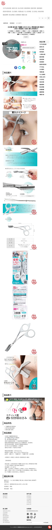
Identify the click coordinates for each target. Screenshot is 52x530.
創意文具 (14, 8)
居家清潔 (33, 8)
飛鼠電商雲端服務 (37, 527)
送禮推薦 (18, 15)
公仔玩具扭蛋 (7, 8)
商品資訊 (26, 36)
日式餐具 (14, 11)
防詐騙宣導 (6, 520)
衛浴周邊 (12, 15)
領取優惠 (46, 522)
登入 (9, 511)
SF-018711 (18, 23)
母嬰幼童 (21, 11)
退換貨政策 (6, 517)
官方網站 (5, 497)
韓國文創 (24, 15)
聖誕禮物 (5, 15)
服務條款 (5, 514)
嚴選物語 (5, 23)
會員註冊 (5, 511)
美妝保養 (41, 11)
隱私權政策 (6, 516)
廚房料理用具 (7, 11)
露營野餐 (42, 92)
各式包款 (21, 8)
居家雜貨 (39, 8)
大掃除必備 (42, 54)
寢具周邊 (27, 8)
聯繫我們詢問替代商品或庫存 (28, 47)
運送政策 (5, 519)
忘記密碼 (5, 512)
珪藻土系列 (42, 77)
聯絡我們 (5, 496)
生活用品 (34, 11)
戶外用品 (42, 67)
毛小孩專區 (27, 11)
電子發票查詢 (6, 522)
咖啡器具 (42, 52)
